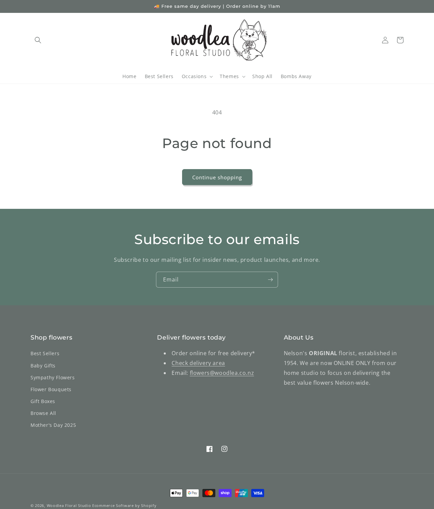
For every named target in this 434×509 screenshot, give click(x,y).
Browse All (43, 413)
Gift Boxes (43, 401)
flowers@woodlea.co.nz (222, 373)
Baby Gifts (43, 365)
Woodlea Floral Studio (69, 505)
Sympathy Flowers (53, 377)
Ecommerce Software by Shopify (124, 505)
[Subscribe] (270, 280)
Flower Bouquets (51, 389)
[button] (38, 40)
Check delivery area (198, 363)
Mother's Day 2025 (53, 425)
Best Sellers (45, 353)
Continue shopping (217, 177)
